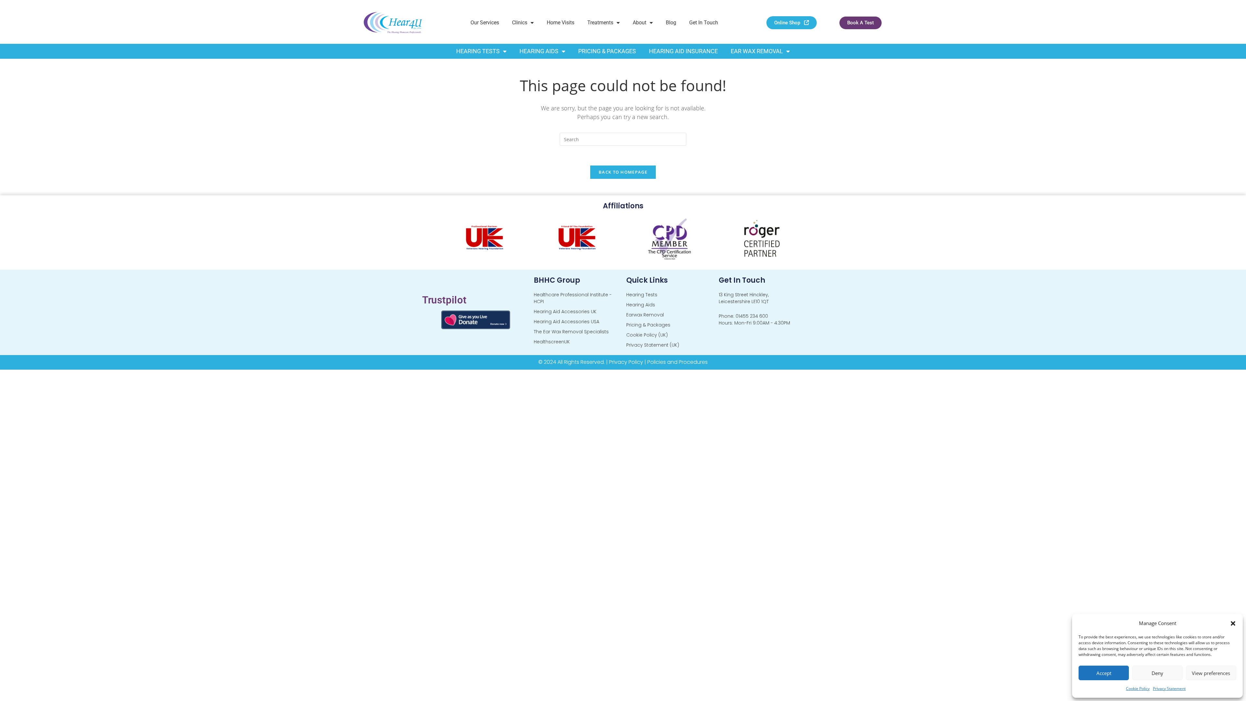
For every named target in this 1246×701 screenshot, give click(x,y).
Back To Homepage (623, 172)
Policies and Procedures (677, 362)
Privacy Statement (1169, 688)
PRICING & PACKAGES (607, 51)
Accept (1103, 673)
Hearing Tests (641, 294)
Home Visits (560, 22)
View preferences (1211, 673)
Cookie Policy (1138, 688)
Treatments (600, 22)
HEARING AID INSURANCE (683, 51)
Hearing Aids (640, 304)
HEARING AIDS (538, 51)
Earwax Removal (645, 315)
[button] (1233, 623)
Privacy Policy (626, 362)
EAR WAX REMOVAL (757, 51)
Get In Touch (703, 22)
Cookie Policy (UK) (647, 335)
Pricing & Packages (648, 325)
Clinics (519, 22)
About (639, 22)
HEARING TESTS (478, 51)
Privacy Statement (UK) (652, 345)
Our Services (484, 22)
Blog (671, 22)
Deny (1157, 673)
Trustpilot (444, 300)
